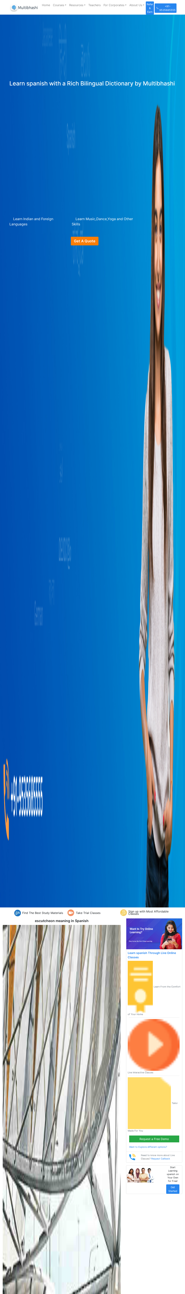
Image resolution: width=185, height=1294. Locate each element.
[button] (59, 5)
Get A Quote (84, 241)
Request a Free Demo (154, 1139)
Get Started (172, 1189)
